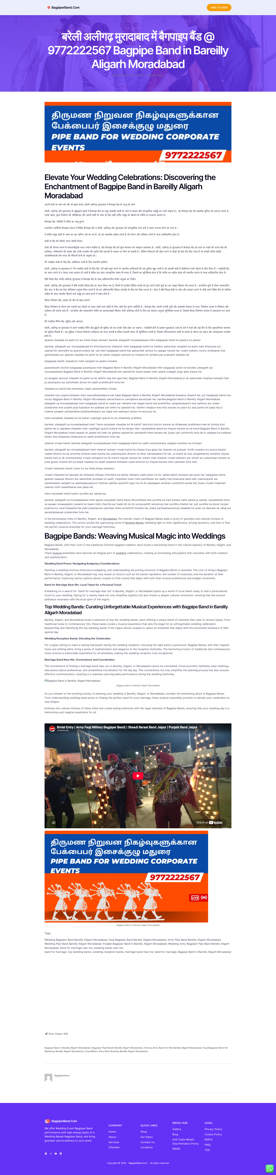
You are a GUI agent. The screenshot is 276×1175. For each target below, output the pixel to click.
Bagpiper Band (156, 75)
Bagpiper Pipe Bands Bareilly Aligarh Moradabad (117, 1047)
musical (57, 553)
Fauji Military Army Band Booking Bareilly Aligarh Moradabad (116, 1051)
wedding (121, 553)
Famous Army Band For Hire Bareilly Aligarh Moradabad (173, 1047)
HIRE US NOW (219, 7)
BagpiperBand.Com (66, 7)
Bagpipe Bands (134, 522)
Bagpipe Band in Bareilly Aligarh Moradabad (68, 1047)
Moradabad (110, 518)
